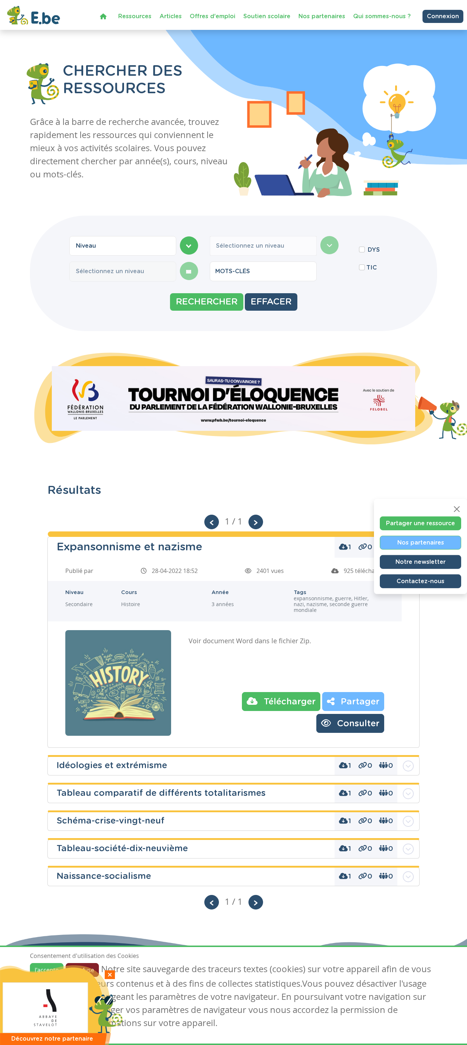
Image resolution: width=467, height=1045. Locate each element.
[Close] (456, 508)
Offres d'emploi (212, 16)
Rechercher (207, 302)
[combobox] (122, 246)
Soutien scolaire (266, 16)
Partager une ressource (420, 523)
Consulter (357, 723)
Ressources (134, 16)
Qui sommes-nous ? (382, 16)
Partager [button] (358, 702)
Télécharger (288, 702)
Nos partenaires (321, 16)
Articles (170, 16)
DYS (374, 250)
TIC (371, 268)
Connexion (443, 16)
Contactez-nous (420, 581)
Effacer (271, 302)
